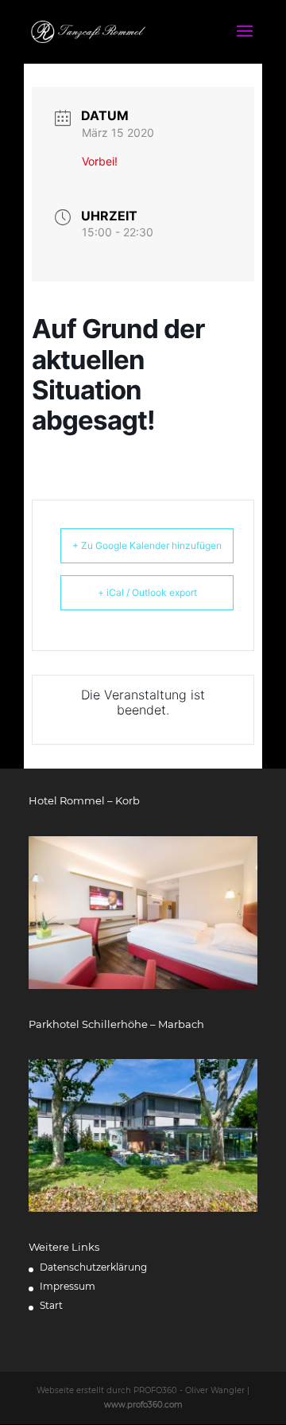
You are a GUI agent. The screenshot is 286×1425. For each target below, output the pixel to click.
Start (51, 1305)
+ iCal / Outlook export (147, 592)
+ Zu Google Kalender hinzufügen (147, 545)
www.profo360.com (143, 1405)
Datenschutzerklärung (93, 1267)
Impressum (67, 1286)
